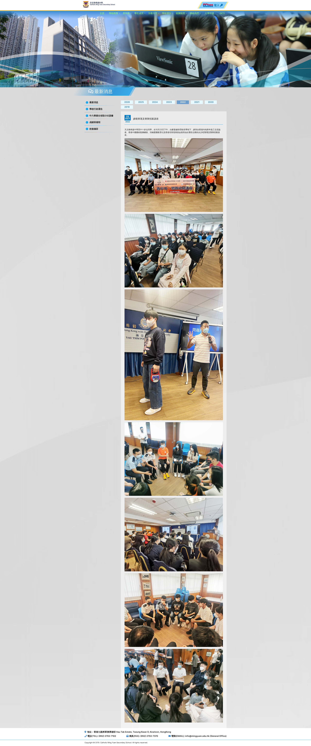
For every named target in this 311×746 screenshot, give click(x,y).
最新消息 (93, 102)
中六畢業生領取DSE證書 (101, 115)
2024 (155, 102)
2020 (211, 102)
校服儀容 (93, 129)
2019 (127, 107)
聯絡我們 (194, 13)
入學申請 (209, 13)
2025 (141, 102)
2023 (169, 102)
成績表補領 (94, 122)
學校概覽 (113, 13)
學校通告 (166, 13)
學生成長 (139, 13)
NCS (222, 13)
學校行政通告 (96, 109)
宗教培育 (152, 13)
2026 (127, 102)
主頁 (102, 13)
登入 (217, 5)
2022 (183, 102)
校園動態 (180, 13)
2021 (196, 102)
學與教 (126, 13)
